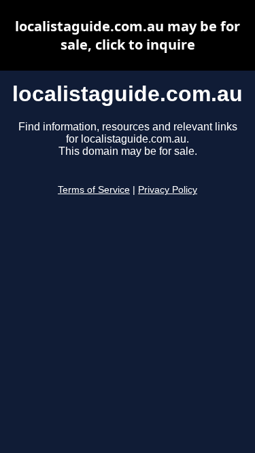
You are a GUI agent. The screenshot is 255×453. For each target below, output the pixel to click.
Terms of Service (94, 190)
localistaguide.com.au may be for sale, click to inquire (127, 35)
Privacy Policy (167, 190)
